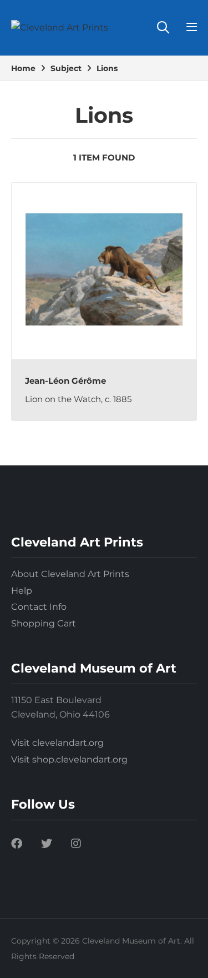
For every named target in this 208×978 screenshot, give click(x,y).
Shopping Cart (43, 623)
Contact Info (39, 606)
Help (21, 590)
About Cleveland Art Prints (70, 574)
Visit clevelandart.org (57, 743)
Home (23, 68)
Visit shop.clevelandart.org (69, 759)
